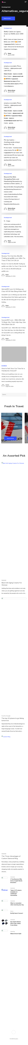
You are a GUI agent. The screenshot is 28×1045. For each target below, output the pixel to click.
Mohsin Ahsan (11, 90)
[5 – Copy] (14, 230)
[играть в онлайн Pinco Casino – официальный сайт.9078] (14, 114)
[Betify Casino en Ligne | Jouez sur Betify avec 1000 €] (14, 41)
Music (11, 911)
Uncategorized (8, 28)
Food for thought (6, 716)
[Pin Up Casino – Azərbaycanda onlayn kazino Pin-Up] (14, 151)
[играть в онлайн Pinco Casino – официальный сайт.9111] (14, 77)
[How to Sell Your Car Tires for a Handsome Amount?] (14, 354)
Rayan (9, 240)
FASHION (4, 580)
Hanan (9, 53)
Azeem (7, 385)
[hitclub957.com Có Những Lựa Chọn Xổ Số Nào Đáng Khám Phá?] (14, 297)
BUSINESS (4, 365)
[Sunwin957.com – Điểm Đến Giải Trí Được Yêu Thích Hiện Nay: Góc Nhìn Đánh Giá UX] (14, 329)
